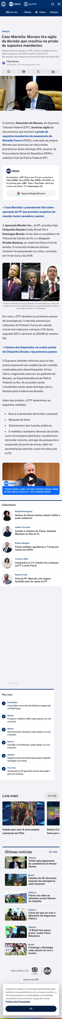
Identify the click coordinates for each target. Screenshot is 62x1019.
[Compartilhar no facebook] (24, 71)
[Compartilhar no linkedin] (53, 71)
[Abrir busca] (53, 4)
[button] (23, 821)
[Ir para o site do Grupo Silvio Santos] (26, 971)
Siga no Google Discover (33, 193)
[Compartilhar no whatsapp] (9, 71)
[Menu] (59, 4)
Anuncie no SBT (31, 979)
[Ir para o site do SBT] (47, 971)
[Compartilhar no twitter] (38, 71)
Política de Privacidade (18, 1001)
